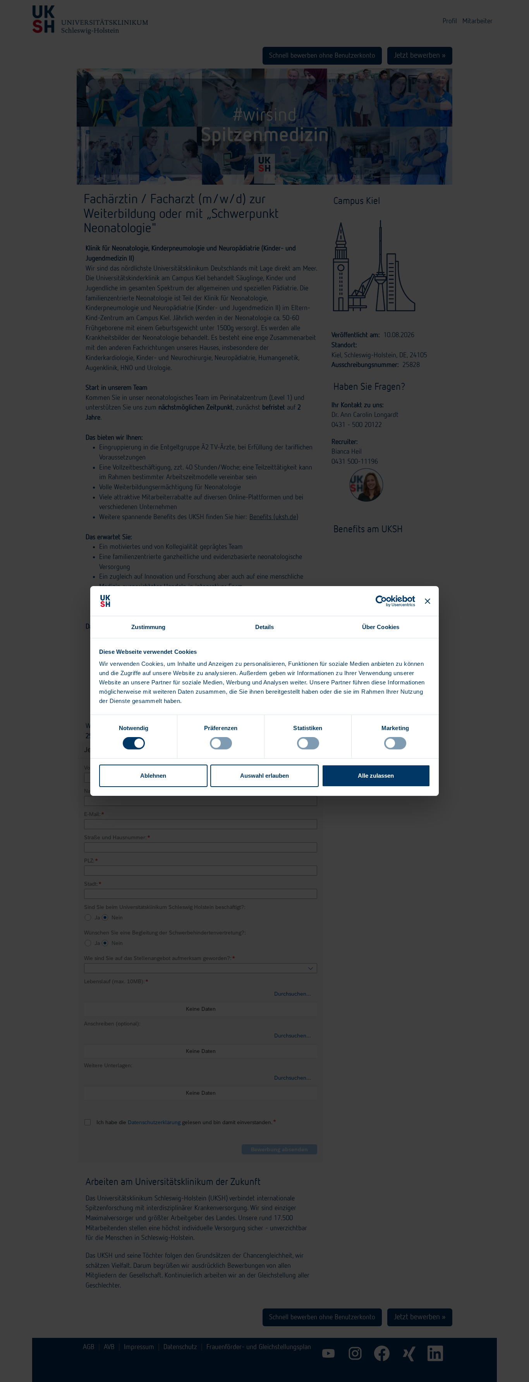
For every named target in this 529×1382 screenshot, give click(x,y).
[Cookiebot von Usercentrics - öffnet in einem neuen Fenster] (382, 601)
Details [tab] (264, 627)
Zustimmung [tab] (148, 627)
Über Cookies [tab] (380, 627)
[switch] (221, 743)
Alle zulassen (376, 775)
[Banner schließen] (427, 601)
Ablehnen (153, 775)
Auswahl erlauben (264, 775)
